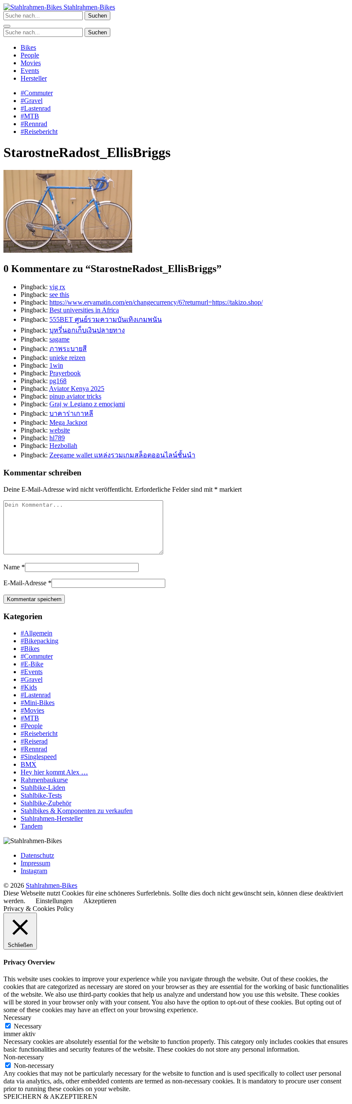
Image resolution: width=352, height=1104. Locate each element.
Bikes (28, 47)
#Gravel (31, 100)
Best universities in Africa (84, 310)
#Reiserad (34, 741)
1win (56, 365)
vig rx (57, 286)
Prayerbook (65, 373)
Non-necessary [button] (23, 1057)
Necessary (28, 1026)
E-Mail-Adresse (24, 583)
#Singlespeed (39, 756)
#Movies (32, 710)
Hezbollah (63, 445)
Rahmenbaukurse (44, 779)
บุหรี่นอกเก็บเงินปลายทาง (87, 330)
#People (31, 725)
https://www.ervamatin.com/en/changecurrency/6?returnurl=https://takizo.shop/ (156, 302)
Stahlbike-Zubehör (46, 803)
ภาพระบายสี (68, 348)
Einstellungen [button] (54, 900)
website (59, 430)
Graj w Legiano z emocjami (87, 404)
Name (11, 567)
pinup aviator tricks (75, 396)
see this (59, 294)
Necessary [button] (17, 1017)
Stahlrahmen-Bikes (88, 7)
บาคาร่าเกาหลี (71, 413)
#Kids (29, 687)
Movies (31, 63)
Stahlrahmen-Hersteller (52, 818)
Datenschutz (37, 855)
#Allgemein (36, 633)
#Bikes (30, 648)
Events (30, 70)
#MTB (30, 116)
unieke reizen (67, 357)
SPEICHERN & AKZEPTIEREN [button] (50, 1096)
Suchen (97, 15)
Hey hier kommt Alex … (54, 772)
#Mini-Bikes (38, 702)
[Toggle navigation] (6, 26)
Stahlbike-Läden (43, 787)
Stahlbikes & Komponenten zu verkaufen (77, 810)
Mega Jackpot (68, 422)
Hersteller (34, 78)
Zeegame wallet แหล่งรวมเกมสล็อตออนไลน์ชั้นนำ (122, 455)
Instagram (34, 870)
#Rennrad (34, 123)
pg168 (58, 380)
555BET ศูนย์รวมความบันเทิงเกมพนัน (105, 319)
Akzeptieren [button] (99, 900)
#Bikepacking (39, 640)
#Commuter (37, 93)
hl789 (57, 438)
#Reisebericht (39, 131)
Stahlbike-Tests (41, 795)
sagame (59, 339)
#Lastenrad (36, 108)
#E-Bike (32, 664)
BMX (28, 764)
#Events (31, 671)
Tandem (31, 826)
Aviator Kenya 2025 (76, 388)
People (30, 55)
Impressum (35, 863)
